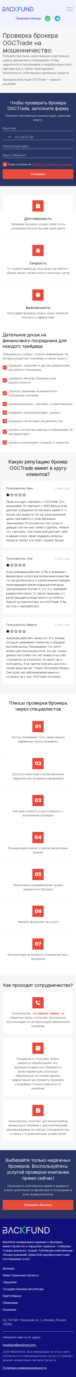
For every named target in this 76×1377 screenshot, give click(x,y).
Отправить (38, 174)
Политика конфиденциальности (24, 1368)
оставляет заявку (46, 1013)
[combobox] (8, 137)
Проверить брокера (38, 1205)
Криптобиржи (12, 1296)
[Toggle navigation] (70, 9)
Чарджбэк (10, 1282)
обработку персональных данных (52, 164)
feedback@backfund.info (19, 1345)
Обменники (10, 1302)
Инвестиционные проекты (21, 1275)
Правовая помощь (28, 18)
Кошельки (9, 1309)
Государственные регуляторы (23, 1289)
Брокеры (8, 1268)
